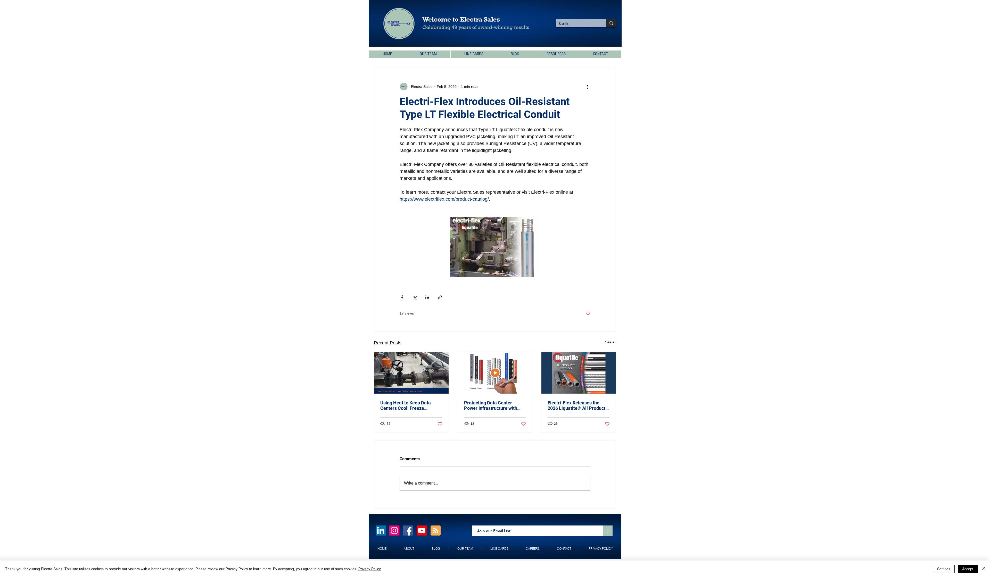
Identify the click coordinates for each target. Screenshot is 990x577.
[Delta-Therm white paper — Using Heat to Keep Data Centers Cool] (411, 373)
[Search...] (611, 23)
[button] (556, 54)
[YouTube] (422, 530)
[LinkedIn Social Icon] (381, 530)
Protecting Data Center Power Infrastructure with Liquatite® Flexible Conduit (492, 405)
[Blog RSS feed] (436, 530)
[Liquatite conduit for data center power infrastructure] (495, 373)
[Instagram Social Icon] (394, 530)
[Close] (984, 569)
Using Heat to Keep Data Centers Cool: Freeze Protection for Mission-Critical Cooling (405, 405)
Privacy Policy (369, 568)
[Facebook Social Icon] (408, 530)
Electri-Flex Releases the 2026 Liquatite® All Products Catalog (578, 405)
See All (610, 342)
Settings (943, 568)
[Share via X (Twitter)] (414, 297)
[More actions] (587, 86)
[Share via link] (440, 297)
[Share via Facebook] (402, 297)
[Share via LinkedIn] (427, 297)
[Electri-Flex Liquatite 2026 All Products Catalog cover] (578, 373)
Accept (967, 568)
